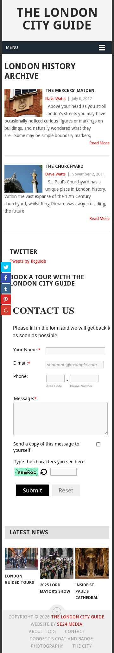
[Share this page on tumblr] (6, 288)
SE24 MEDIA (69, 624)
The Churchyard (64, 166)
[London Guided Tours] (21, 559)
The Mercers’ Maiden (69, 90)
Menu (12, 47)
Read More (100, 143)
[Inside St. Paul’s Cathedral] (92, 563)
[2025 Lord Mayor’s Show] (56, 563)
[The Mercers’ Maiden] (23, 103)
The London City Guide (57, 19)
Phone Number (81, 386)
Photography (47, 646)
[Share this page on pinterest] (6, 299)
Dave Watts (55, 98)
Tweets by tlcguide (28, 261)
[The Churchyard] (23, 179)
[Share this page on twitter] (6, 267)
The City (82, 646)
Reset (66, 490)
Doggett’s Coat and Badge (61, 638)
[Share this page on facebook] (6, 278)
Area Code (54, 386)
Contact (75, 631)
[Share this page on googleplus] (6, 310)
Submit (32, 490)
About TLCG (42, 631)
